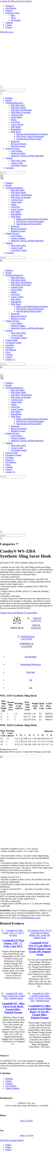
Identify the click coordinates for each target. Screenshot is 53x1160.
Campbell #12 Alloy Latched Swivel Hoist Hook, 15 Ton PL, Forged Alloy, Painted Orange (40, 1011)
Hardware (15, 141)
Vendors (9, 10)
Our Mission (10, 8)
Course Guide (17, 163)
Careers (8, 25)
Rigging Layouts (18, 146)
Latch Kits (15, 122)
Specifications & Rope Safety (29, 139)
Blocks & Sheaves (19, 144)
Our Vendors (10, 1086)
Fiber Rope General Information (30, 136)
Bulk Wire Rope (18, 105)
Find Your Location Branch (12, 1140)
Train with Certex (18, 160)
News (13, 18)
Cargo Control (17, 124)
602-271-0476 (26, 1121)
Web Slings (16, 127)
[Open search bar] (1, 88)
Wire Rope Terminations (21, 110)
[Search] (1, 93)
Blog (13, 15)
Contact (8, 27)
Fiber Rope (16, 132)
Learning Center (12, 13)
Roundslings (16, 129)
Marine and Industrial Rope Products (32, 134)
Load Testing (16, 151)
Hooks (14, 119)
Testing (8, 1081)
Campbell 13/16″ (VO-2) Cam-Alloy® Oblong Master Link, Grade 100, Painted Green (40, 948)
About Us (9, 6)
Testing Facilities (18, 153)
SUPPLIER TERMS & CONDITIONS (18, 1156)
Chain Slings (16, 117)
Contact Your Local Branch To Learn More (18, 613)
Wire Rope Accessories (21, 112)
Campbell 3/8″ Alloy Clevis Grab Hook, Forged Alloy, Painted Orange (13, 1008)
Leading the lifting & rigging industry (16, 1)
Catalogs (9, 22)
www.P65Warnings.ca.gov (28, 918)
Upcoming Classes (19, 165)
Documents (16, 20)
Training (9, 1083)
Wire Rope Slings (18, 107)
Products (9, 1078)
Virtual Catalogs (12, 1088)
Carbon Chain (17, 115)
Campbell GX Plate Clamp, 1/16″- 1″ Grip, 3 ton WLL (13, 943)
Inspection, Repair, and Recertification (27, 156)
